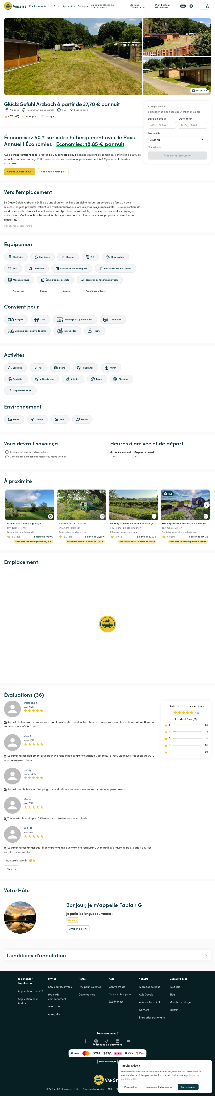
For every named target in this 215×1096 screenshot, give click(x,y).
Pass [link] (56, 6)
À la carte (54, 1006)
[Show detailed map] (107, 624)
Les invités (154, 133)
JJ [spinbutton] (157, 125)
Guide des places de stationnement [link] (102, 6)
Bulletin (173, 1010)
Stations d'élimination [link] (137, 6)
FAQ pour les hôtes (90, 987)
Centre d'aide (117, 987)
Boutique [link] (83, 6)
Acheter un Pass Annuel (19, 171)
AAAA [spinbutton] (163, 125)
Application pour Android (28, 1001)
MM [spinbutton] (152, 125)
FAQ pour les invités (60, 987)
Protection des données (93, 1089)
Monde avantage (180, 1002)
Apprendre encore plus (53, 171)
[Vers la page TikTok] (106, 1040)
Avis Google (146, 994)
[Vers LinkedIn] (117, 1040)
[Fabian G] (20, 917)
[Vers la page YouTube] (128, 1040)
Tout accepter (188, 1086)
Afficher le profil (78, 928)
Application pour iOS (30, 991)
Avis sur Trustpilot (149, 1002)
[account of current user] (205, 6)
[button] (191, 6)
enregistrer (54, 1014)
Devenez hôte (87, 994)
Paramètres (130, 1086)
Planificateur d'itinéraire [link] (170, 6)
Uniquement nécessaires (159, 1086)
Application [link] (69, 6)
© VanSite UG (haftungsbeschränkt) (62, 1089)
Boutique (174, 987)
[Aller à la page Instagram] (95, 1040)
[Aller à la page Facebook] (85, 1040)
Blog (172, 994)
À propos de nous (149, 987)
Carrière (144, 1010)
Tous (9, 869)
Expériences (116, 1001)
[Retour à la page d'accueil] (15, 6)
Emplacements (37, 6)
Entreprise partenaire (152, 1017)
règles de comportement (57, 997)
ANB (110, 1089)
